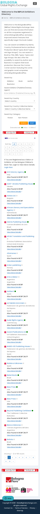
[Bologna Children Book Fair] (17, 489)
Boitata (10, 439)
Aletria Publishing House (17, 222)
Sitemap (20, 511)
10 (9, 461)
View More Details (14, 180)
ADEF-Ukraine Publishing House (20, 184)
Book (21, 81)
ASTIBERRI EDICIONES (15, 303)
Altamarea (11, 253)
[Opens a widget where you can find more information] (8, 498)
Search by (8, 77)
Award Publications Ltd (16, 332)
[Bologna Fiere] (14, 479)
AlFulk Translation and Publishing (20, 236)
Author (30, 81)
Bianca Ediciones (14, 425)
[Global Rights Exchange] (13, 4)
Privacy (32, 508)
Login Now (8, 167)
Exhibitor (10, 81)
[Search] (34, 93)
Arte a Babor (12, 277)
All (14, 144)
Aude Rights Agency (15, 320)
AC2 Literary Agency (15, 172)
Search (23, 123)
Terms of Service (21, 508)
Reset (32, 123)
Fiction (10, 118)
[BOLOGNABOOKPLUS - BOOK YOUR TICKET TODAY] (20, 470)
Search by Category (12, 114)
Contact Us (8, 508)
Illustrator (11, 84)
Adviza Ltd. (11, 195)
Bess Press (11, 387)
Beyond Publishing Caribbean (19, 410)
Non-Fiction (22, 118)
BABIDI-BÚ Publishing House (18, 346)
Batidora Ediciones (14, 363)
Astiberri (10, 291)
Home (6, 18)
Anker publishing (14, 265)
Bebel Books (12, 375)
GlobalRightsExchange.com (27, 503)
